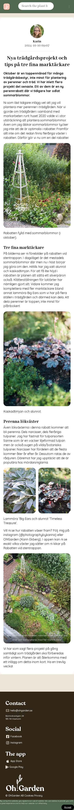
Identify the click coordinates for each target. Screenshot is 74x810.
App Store (16, 761)
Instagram (16, 742)
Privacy (38, 795)
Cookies (29, 795)
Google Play (16, 767)
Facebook (16, 736)
